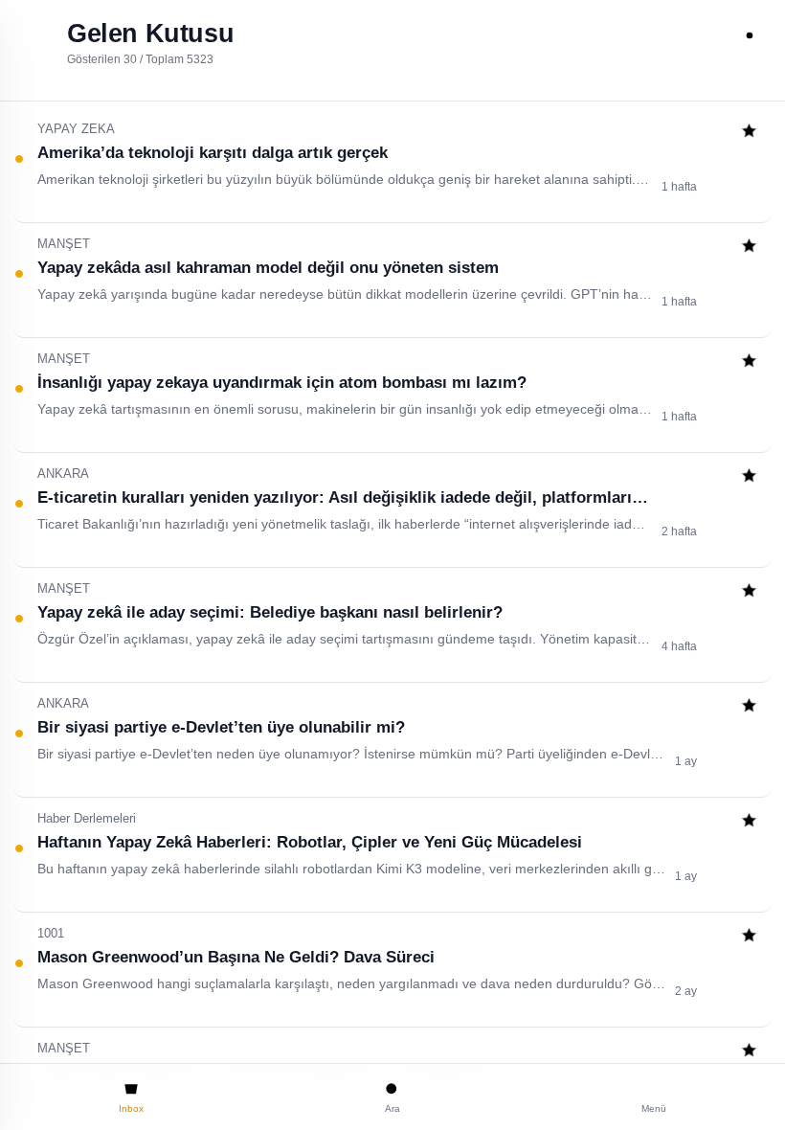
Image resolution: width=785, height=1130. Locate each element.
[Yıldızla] (749, 133)
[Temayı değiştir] (749, 35)
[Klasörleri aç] (35, 35)
